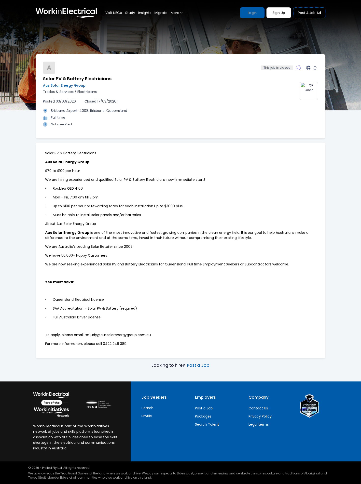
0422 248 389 (114, 343)
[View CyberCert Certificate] (309, 406)
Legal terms (259, 424)
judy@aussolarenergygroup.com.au (120, 334)
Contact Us (258, 408)
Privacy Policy (260, 416)
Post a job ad (309, 12)
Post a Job (198, 365)
